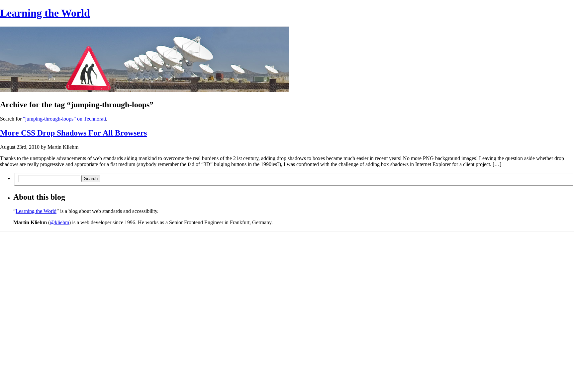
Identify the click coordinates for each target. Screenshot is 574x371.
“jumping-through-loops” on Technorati (64, 119)
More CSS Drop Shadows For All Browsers (73, 133)
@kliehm (59, 222)
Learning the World (45, 13)
